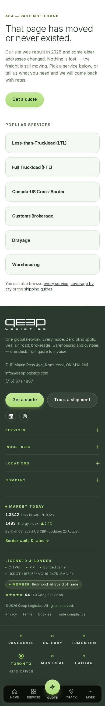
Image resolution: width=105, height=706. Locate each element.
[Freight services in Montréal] (52, 655)
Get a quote (24, 99)
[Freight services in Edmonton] (84, 635)
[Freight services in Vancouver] (21, 635)
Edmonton (84, 643)
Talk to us (64, 99)
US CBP (40, 531)
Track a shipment (72, 399)
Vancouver (21, 643)
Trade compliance (71, 614)
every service (56, 283)
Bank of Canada (17, 531)
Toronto (21, 664)
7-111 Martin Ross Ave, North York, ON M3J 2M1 (46, 365)
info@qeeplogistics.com (26, 373)
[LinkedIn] (10, 416)
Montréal (52, 663)
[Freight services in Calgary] (52, 635)
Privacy (11, 614)
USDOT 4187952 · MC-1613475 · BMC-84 (41, 574)
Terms (27, 614)
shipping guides (38, 289)
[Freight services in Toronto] (21, 656)
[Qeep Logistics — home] (53, 9)
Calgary (52, 643)
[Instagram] (24, 416)
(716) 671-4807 (19, 381)
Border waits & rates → (27, 540)
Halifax (84, 663)
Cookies (44, 614)
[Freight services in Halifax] (84, 655)
